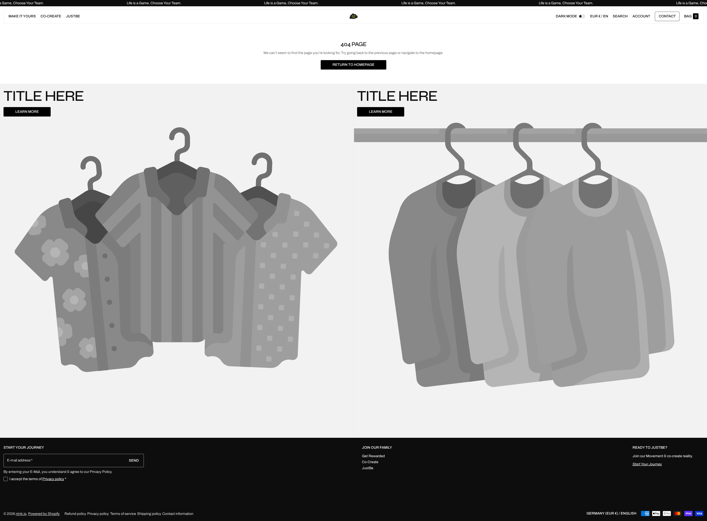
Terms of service (123, 514)
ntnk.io (21, 514)
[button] (620, 16)
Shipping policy (149, 514)
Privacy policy (53, 479)
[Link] (353, 3)
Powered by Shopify (44, 514)
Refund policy (75, 514)
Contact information (177, 514)
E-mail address (19, 460)
